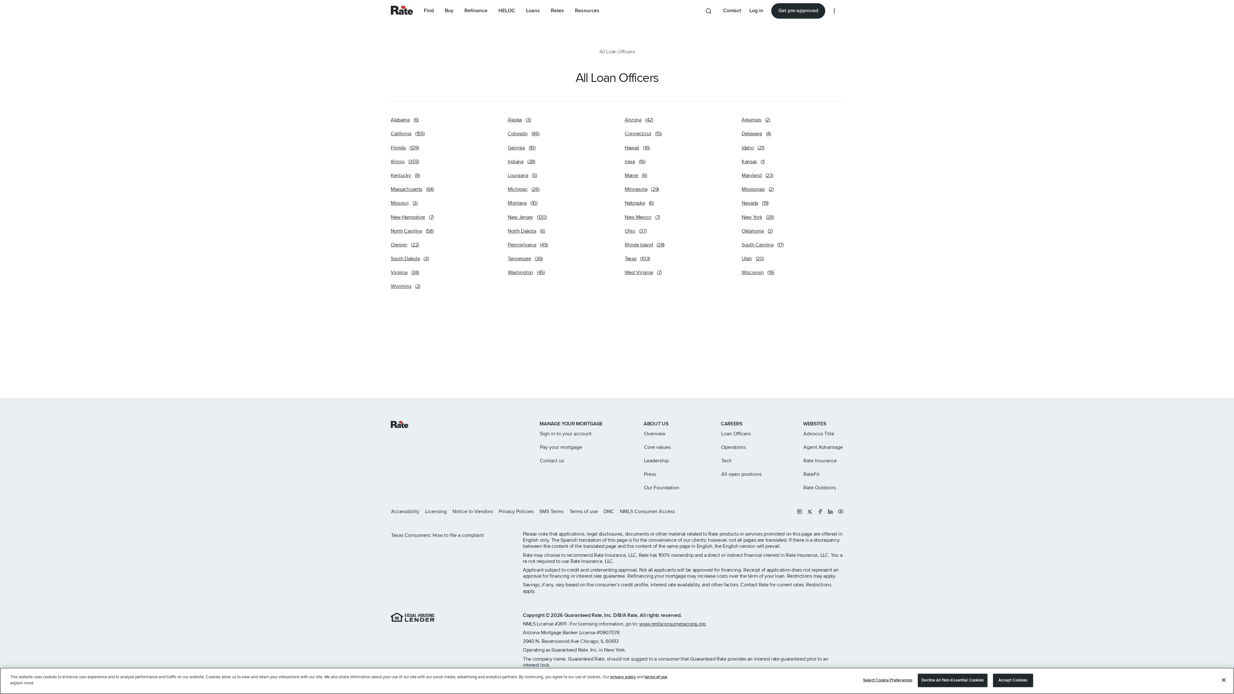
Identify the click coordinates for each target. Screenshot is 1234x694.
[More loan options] (834, 10)
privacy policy (623, 677)
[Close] (1224, 680)
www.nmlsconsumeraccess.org (672, 624)
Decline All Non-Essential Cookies (952, 680)
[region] (617, 681)
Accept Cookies (1013, 680)
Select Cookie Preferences (887, 680)
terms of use (656, 677)
